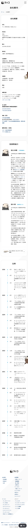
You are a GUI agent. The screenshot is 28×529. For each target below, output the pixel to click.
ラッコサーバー (6, 504)
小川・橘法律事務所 (7, 130)
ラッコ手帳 (17, 508)
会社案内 (4, 477)
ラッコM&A (5, 502)
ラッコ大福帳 (18, 506)
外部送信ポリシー (24, 522)
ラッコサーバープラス (19, 502)
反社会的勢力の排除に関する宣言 (15, 524)
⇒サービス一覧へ (6, 100)
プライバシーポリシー (16, 522)
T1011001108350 (6, 110)
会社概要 (5, 479)
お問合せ (16, 494)
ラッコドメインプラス (20, 504)
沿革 (4, 483)
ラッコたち (17, 486)
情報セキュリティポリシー (6, 522)
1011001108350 (6, 108)
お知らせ (16, 492)
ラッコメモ (17, 500)
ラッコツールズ (6, 512)
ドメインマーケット (7, 510)
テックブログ (17, 490)
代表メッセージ (18, 488)
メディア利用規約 (5, 524)
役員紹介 (5, 481)
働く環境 (17, 483)
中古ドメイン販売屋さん (8, 514)
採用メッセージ (18, 479)
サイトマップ (17, 496)
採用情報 (16, 477)
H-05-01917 (16, 119)
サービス (4, 499)
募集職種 (17, 481)
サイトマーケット (6, 506)
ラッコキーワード (6, 500)
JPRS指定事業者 (6, 117)
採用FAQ (17, 484)
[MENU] (25, 2)
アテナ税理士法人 (6, 132)
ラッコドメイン (6, 508)
